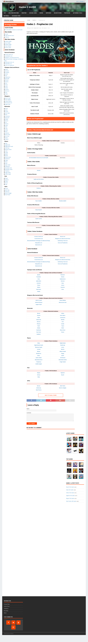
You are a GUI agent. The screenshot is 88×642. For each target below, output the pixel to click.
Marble (62, 319)
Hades (38, 291)
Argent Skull (39, 304)
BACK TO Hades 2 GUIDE (51, 395)
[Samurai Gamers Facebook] (8, 622)
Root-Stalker (39, 200)
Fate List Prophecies (62, 242)
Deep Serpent (38, 209)
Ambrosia (38, 388)
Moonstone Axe (62, 302)
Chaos (38, 285)
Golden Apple (38, 364)
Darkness (38, 330)
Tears (62, 325)
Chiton (38, 375)
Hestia (62, 276)
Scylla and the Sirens (39, 179)
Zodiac (38, 328)
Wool (62, 328)
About (5, 612)
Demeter (63, 274)
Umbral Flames (38, 302)
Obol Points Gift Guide (71, 501)
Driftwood (62, 357)
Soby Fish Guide (69, 489)
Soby (38, 377)
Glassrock (38, 319)
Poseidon (39, 276)
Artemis (39, 283)
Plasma (38, 323)
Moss (38, 355)
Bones (38, 313)
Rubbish (39, 334)
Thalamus (38, 361)
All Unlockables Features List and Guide (38, 157)
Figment (63, 372)
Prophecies (67, 13)
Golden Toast (38, 28)
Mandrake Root (38, 359)
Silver (38, 317)
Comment (29, 412)
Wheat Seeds (63, 351)
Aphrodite (38, 281)
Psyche (38, 315)
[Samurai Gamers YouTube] (18, 622)
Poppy (62, 353)
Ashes (62, 313)
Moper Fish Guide (70, 498)
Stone (62, 332)
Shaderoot (38, 353)
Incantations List (39, 238)
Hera (63, 283)
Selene (38, 287)
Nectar (38, 385)
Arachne (63, 287)
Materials (6, 15)
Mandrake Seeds (63, 359)
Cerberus (39, 188)
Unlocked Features (13, 13)
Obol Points (38, 390)
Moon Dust (62, 330)
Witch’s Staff (39, 300)
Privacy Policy (7, 604)
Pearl (38, 325)
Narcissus (38, 289)
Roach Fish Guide (70, 487)
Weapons (24, 13)
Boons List (62, 236)
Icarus (62, 285)
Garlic (62, 355)
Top (5, 13)
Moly (38, 343)
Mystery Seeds (38, 347)
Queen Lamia (38, 218)
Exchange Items (16, 15)
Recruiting (6, 610)
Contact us (6, 608)
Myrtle (62, 349)
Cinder (62, 323)
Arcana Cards (33, 13)
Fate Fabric (62, 315)
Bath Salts (62, 385)
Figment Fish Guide (70, 495)
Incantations (57, 13)
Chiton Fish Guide (70, 492)
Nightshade (63, 343)
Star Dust (38, 332)
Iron (63, 321)
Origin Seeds (63, 361)
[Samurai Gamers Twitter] (13, 622)
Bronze (38, 321)
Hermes (62, 281)
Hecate (38, 170)
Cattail (38, 349)
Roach (62, 375)
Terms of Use (6, 606)
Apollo (38, 274)
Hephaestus (63, 279)
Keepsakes (48, 13)
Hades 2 (45, 28)
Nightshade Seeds (38, 345)
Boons (41, 13)
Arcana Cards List (38, 236)
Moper (38, 372)
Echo (63, 289)
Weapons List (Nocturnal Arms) (62, 238)
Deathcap (62, 345)
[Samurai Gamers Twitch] (13, 627)
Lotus (62, 347)
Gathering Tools (77, 13)
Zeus (39, 279)
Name (28, 408)
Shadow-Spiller (62, 200)
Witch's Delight (62, 388)
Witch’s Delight (8, 193)
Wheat (38, 351)
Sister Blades (63, 300)
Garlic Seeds (39, 357)
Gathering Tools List (63, 240)
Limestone (62, 317)
